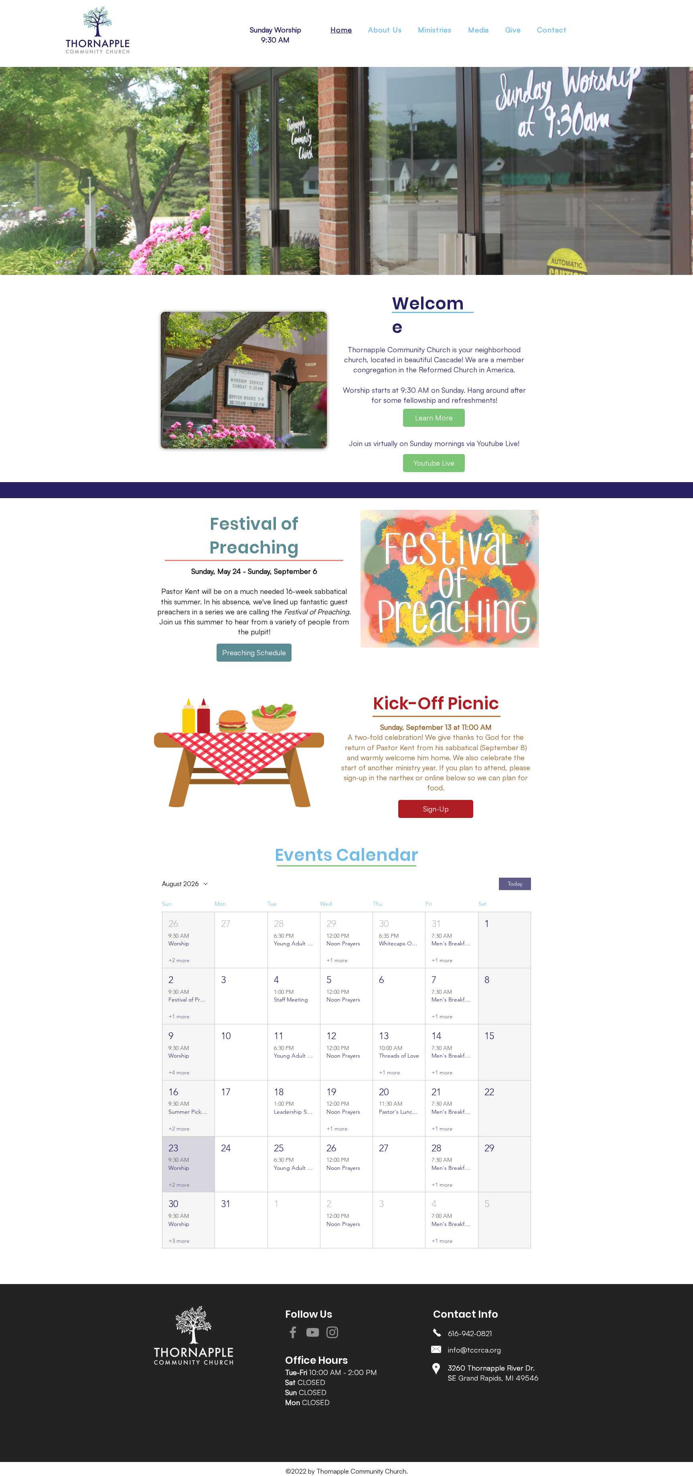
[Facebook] (293, 1332)
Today (515, 883)
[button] (434, 29)
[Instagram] (332, 1332)
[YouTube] (312, 1332)
